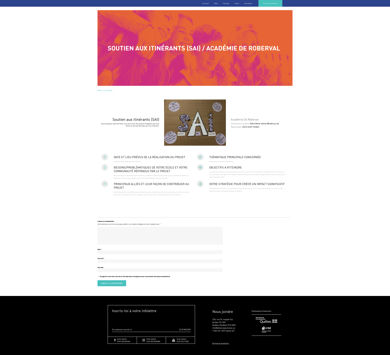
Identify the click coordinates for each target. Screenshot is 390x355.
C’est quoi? (205, 3)
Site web (100, 267)
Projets (236, 3)
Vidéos (216, 3)
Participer (226, 3)
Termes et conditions (220, 343)
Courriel (101, 258)
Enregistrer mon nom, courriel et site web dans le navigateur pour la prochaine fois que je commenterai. (135, 276)
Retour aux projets (105, 90)
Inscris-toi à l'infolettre (270, 3)
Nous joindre (248, 3)
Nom (99, 249)
